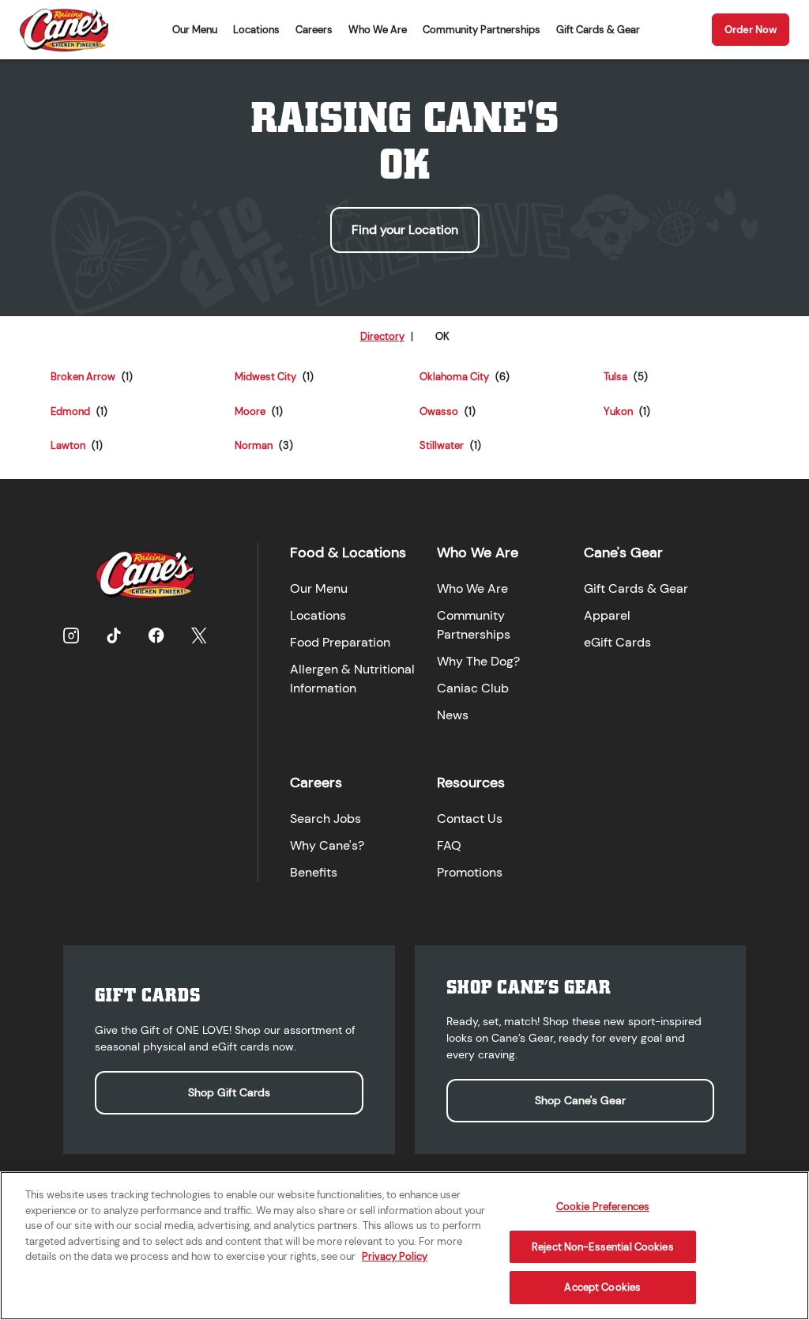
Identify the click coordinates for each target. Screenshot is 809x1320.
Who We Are (377, 29)
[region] (404, 1245)
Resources (471, 782)
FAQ (449, 845)
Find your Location (405, 229)
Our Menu (194, 29)
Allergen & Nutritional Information (352, 678)
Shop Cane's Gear (580, 1100)
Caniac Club (473, 688)
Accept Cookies (602, 1287)
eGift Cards (617, 642)
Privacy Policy (394, 1256)
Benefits (313, 872)
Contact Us (469, 818)
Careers (314, 29)
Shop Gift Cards (229, 1092)
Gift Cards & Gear (598, 29)
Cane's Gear (623, 552)
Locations (256, 29)
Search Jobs (325, 818)
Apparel (607, 615)
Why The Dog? (478, 661)
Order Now (750, 29)
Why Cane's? (327, 845)
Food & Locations (348, 552)
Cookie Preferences (602, 1206)
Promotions (469, 872)
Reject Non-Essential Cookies (603, 1247)
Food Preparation (340, 642)
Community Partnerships (481, 29)
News (452, 715)
